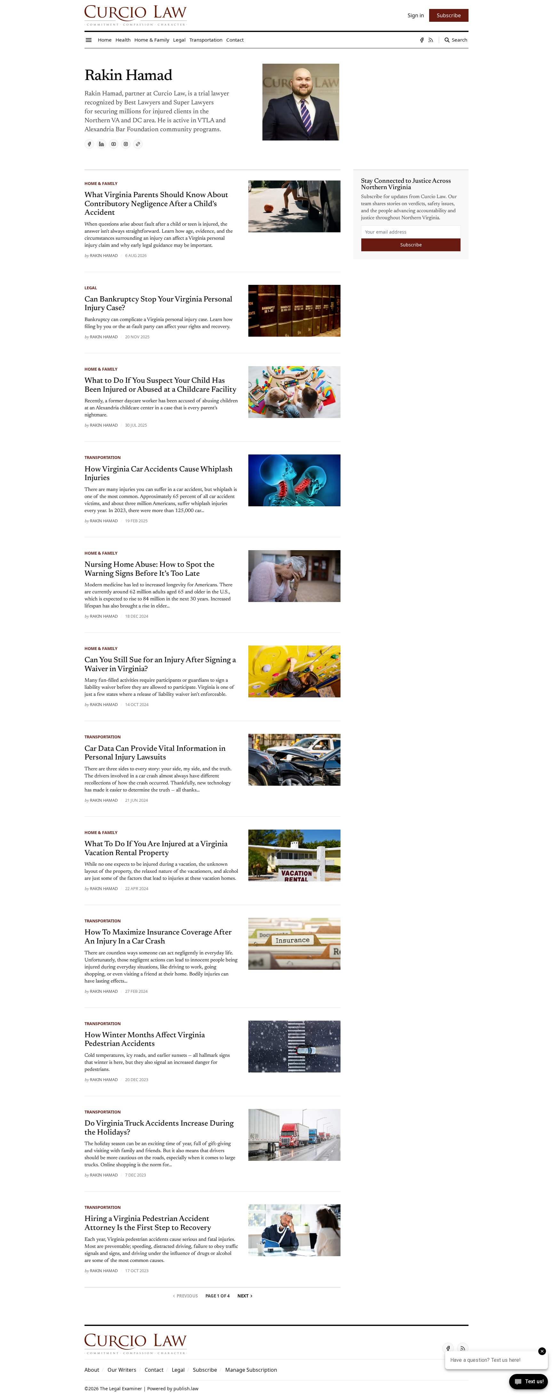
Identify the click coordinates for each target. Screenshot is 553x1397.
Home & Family (100, 183)
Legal (90, 288)
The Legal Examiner (121, 1388)
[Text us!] (528, 1382)
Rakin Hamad (104, 255)
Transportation (102, 457)
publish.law (185, 1388)
